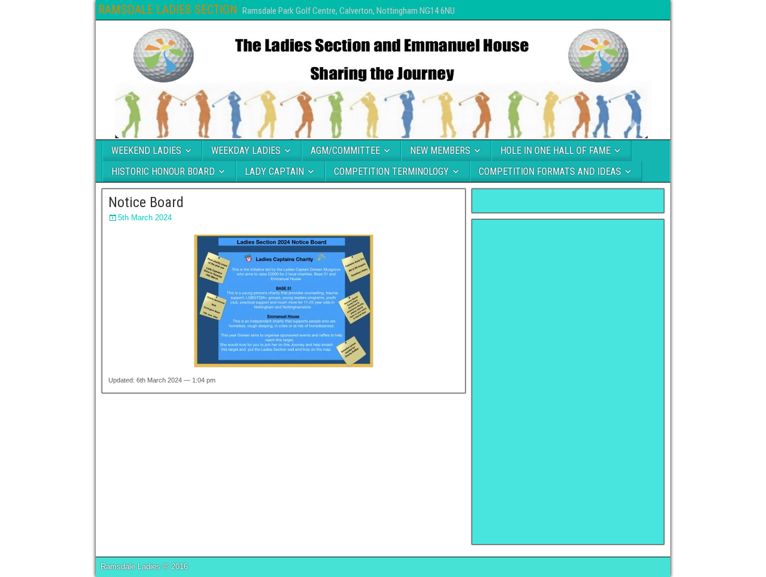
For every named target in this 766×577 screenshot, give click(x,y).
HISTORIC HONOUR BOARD (163, 171)
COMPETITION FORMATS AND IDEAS (550, 171)
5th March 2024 (145, 217)
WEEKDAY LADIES (246, 150)
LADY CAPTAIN (274, 171)
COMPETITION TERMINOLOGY (391, 171)
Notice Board (146, 202)
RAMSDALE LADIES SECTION (168, 9)
